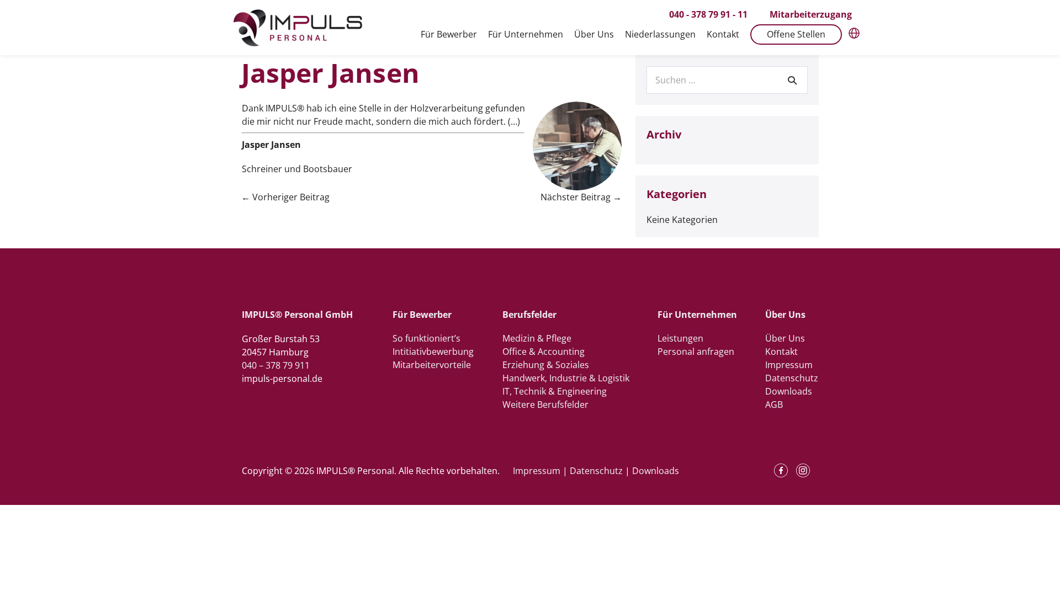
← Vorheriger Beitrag (285, 197)
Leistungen (680, 338)
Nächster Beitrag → (581, 197)
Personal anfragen (696, 351)
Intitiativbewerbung (433, 351)
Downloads (788, 391)
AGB (774, 404)
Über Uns (785, 338)
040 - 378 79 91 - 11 (708, 14)
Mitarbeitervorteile (432, 365)
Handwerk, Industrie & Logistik (565, 378)
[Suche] (792, 80)
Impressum (789, 365)
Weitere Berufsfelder (545, 404)
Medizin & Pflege (536, 338)
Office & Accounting (543, 351)
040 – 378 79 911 (276, 365)
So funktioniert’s (426, 338)
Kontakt (781, 351)
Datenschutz (791, 378)
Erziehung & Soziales (545, 365)
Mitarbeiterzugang (811, 14)
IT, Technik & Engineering (554, 391)
